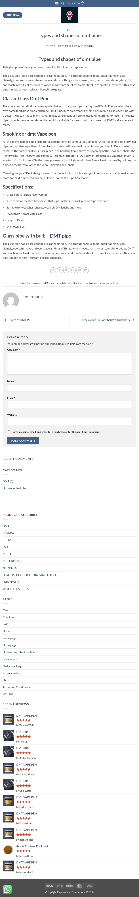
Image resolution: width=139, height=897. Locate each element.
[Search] (62, 3)
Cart (5, 610)
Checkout (9, 617)
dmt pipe (67, 283)
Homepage (9, 645)
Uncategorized (12, 488)
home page (9, 638)
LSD (5, 546)
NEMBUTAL (10, 568)
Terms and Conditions (16, 687)
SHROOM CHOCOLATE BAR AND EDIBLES (30, 575)
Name (11, 381)
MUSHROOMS (12, 561)
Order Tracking (12, 666)
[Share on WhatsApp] (53, 270)
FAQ (6, 624)
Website (12, 414)
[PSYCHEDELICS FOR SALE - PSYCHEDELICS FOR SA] (69, 15)
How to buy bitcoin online (19, 652)
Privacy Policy (11, 673)
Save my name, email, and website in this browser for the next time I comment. (56, 431)
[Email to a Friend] (73, 270)
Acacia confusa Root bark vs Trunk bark (105, 320)
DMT (69, 30)
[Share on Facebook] (60, 270)
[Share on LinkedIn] (86, 270)
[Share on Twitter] (66, 270)
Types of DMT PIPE (21, 320)
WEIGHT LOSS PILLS (16, 589)
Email (11, 397)
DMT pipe (53, 201)
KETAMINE (10, 540)
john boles (87, 46)
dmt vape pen (80, 283)
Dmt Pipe (40, 98)
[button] (56, 3)
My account (10, 659)
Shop (6, 680)
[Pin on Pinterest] (79, 270)
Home (6, 631)
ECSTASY (8, 533)
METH (7, 554)
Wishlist (8, 694)
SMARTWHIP (11, 581)
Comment (13, 349)
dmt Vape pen (41, 134)
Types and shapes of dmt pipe (104, 283)
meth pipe (66, 201)
